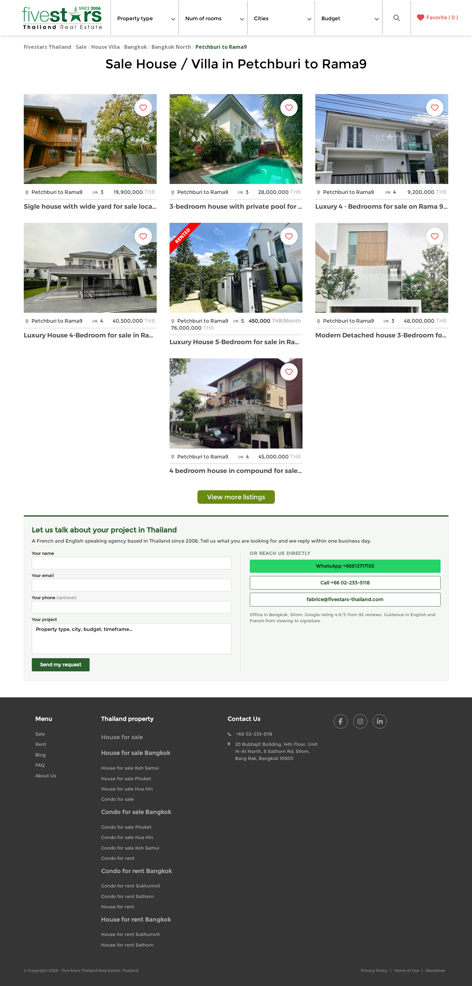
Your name (43, 553)
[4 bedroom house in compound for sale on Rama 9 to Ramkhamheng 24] (236, 403)
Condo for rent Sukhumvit (130, 886)
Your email (43, 575)
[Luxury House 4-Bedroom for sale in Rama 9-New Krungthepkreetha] (90, 268)
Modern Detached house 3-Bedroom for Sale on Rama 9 (381, 335)
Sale (81, 46)
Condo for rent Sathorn (127, 896)
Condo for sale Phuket (126, 827)
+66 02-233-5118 (254, 734)
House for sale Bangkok (135, 752)
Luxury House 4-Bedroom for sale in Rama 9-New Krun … (90, 335)
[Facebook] (341, 721)
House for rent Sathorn (127, 945)
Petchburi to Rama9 (221, 46)
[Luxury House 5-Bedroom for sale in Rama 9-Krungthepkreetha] (236, 268)
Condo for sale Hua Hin (127, 837)
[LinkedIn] (380, 721)
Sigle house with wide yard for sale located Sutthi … (90, 206)
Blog (40, 755)
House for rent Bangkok (136, 919)
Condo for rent (118, 858)
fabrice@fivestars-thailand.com (345, 599)
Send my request (60, 664)
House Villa (105, 46)
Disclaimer (435, 970)
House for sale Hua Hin (127, 789)
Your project (44, 619)
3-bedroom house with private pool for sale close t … (236, 206)
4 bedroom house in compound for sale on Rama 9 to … (236, 470)
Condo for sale (117, 799)
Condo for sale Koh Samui (130, 848)
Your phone (54, 597)
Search (396, 18)
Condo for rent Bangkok (136, 871)
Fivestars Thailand (47, 46)
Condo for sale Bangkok (136, 812)
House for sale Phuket (126, 778)
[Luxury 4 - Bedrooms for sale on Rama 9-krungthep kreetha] (381, 139)
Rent (40, 744)
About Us (45, 776)
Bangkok (135, 46)
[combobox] (145, 18)
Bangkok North (171, 46)
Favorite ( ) (442, 18)
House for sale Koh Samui (130, 768)
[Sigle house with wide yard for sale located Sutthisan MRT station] (90, 139)
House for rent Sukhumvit (130, 934)
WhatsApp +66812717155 (345, 566)
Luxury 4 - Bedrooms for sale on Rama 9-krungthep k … (381, 206)
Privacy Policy (374, 970)
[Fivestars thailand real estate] (62, 18)
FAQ (40, 765)
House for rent (117, 907)
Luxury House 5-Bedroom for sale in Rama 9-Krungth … (236, 341)
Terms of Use (406, 970)
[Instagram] (360, 721)
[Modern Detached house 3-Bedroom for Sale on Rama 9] (381, 268)
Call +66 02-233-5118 (345, 583)
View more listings (236, 497)
